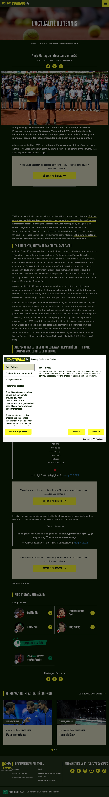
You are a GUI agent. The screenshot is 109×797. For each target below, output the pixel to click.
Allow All (96, 432)
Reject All (77, 432)
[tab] (18, 367)
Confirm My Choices (18, 432)
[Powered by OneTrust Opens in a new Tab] (94, 439)
